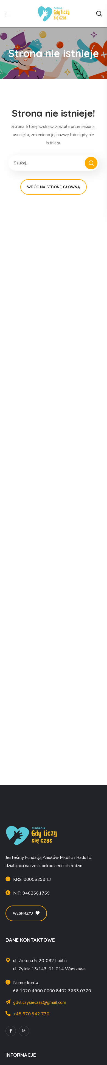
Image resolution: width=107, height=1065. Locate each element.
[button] (99, 13)
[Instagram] (24, 1031)
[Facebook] (10, 1031)
